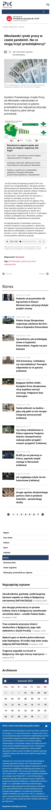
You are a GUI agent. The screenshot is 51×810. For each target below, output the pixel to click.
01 (25, 693)
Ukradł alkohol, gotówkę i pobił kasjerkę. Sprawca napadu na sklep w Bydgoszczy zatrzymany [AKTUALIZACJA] (24, 597)
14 (19, 705)
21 (19, 711)
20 (12, 711)
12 (6, 705)
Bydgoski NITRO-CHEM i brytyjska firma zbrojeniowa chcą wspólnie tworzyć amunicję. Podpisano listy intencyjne (31, 389)
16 (32, 705)
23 (32, 711)
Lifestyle (6, 552)
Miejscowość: (9, 257)
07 (19, 699)
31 (19, 693)
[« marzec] (5, 681)
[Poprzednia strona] (8, 514)
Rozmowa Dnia (9, 562)
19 (6, 711)
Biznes (21, 27)
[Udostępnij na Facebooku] (6, 52)
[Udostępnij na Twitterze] (10, 52)
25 (45, 711)
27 (12, 717)
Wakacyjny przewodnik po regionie (17, 572)
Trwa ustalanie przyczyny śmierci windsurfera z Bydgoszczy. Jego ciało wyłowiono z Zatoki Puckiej (23, 627)
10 (39, 699)
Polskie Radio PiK (9, 27)
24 (39, 711)
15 (25, 705)
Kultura (6, 542)
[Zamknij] (46, 726)
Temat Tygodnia (9, 567)
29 (6, 693)
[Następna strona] (43, 514)
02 (32, 693)
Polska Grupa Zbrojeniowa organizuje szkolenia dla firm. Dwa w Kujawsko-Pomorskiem (32, 323)
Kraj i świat (7, 537)
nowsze (42, 274)
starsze (9, 274)
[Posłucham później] (45, 248)
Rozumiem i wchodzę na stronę (14, 806)
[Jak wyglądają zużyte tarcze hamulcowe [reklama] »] (8, 477)
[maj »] (46, 681)
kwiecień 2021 (25, 681)
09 (32, 699)
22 (25, 711)
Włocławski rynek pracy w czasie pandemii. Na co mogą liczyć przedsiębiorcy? (24, 40)
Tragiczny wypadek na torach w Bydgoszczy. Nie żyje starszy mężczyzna (24, 654)
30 (12, 693)
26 (6, 717)
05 (6, 699)
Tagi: (6, 261)
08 (25, 699)
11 (45, 699)
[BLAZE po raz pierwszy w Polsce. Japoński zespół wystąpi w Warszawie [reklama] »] (8, 459)
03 (39, 693)
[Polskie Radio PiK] (7, 5)
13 (12, 705)
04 (45, 693)
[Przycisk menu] (47, 5)
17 (39, 705)
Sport (5, 547)
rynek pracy (25, 261)
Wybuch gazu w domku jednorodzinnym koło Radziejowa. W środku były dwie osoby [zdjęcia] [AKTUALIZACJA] (25, 640)
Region (6, 533)
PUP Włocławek (14, 261)
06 (12, 699)
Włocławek (19, 257)
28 (19, 717)
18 (45, 705)
